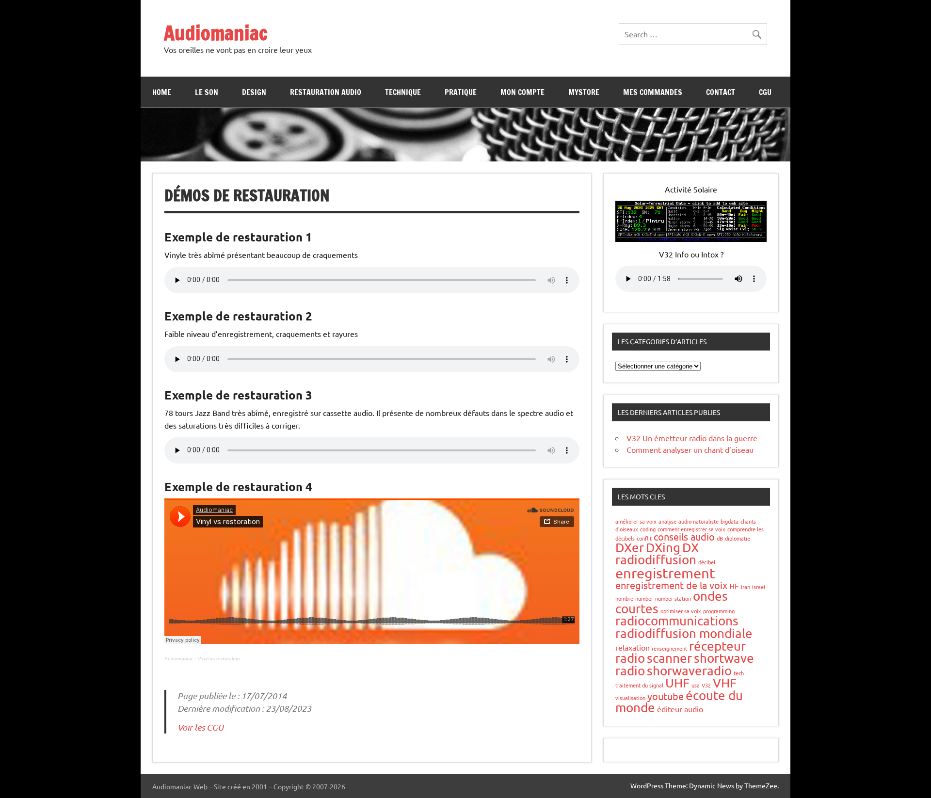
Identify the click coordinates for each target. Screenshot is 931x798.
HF (734, 586)
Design (254, 92)
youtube (665, 696)
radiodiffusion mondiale (684, 633)
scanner (669, 658)
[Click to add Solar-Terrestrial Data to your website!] (691, 238)
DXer (629, 547)
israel (758, 587)
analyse (667, 521)
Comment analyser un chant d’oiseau (690, 449)
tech (739, 673)
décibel (706, 562)
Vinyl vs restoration (219, 658)
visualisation (630, 698)
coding (648, 529)
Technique (403, 92)
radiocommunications (676, 620)
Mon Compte (522, 92)
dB (720, 538)
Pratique (461, 92)
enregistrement (665, 573)
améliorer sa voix (636, 521)
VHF (725, 682)
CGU (765, 92)
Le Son (206, 92)
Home (161, 92)
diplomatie (737, 538)
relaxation (632, 647)
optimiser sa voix (680, 611)
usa (695, 685)
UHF (677, 682)
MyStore (583, 92)
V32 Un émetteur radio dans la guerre (691, 438)
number (644, 598)
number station (673, 598)
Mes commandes (652, 92)
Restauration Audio (325, 92)
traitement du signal (639, 685)
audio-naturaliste (698, 521)
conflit (644, 538)
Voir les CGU (200, 727)
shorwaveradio (689, 670)
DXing (663, 547)
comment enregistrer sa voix (691, 529)
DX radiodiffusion (657, 554)
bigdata (729, 521)
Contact (720, 92)
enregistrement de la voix (671, 585)
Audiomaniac (216, 33)
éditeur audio (680, 709)
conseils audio (684, 536)
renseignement (669, 648)
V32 (706, 685)
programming (719, 611)
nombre (624, 598)
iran (745, 587)
